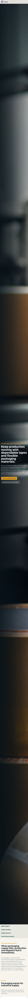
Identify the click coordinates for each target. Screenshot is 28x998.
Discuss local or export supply (10, 482)
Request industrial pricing (9, 478)
